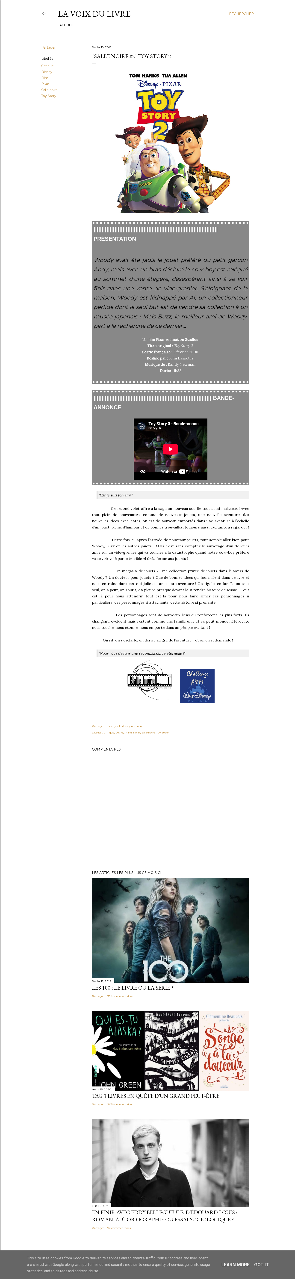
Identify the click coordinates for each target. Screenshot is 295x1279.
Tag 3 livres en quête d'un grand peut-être (155, 1095)
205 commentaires (120, 1104)
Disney (46, 72)
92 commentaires (119, 1228)
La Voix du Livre (94, 13)
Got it (261, 1264)
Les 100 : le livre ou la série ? (132, 987)
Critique (47, 66)
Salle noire (49, 90)
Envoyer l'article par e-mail (125, 726)
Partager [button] (48, 47)
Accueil (66, 25)
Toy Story (48, 96)
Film (44, 78)
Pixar (45, 84)
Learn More (235, 1264)
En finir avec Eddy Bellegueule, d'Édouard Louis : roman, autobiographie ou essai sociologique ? (164, 1216)
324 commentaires (120, 996)
